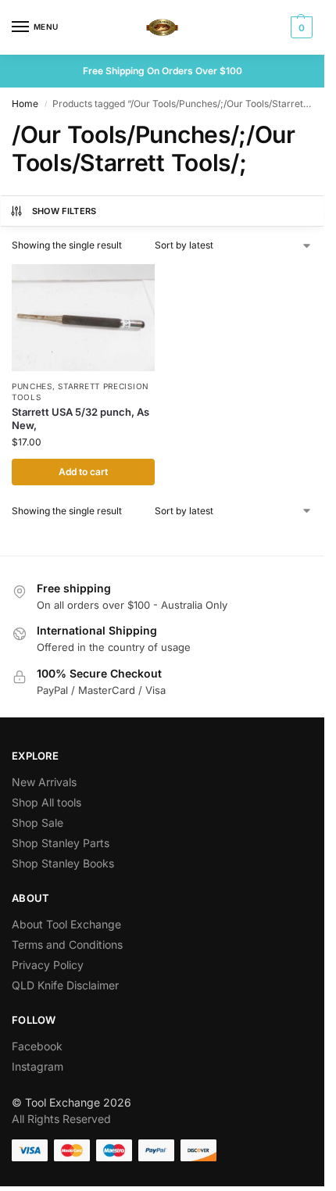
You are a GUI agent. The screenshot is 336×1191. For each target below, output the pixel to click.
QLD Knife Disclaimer (65, 985)
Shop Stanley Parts (60, 842)
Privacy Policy (48, 964)
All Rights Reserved (61, 1118)
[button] (300, 27)
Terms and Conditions (67, 944)
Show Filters (64, 211)
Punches (32, 386)
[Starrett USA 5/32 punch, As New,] (83, 317)
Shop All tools (46, 802)
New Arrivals (44, 782)
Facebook (37, 1046)
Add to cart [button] (83, 471)
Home (25, 103)
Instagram (37, 1066)
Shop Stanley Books (63, 863)
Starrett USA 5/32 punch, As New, (80, 418)
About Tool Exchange (66, 924)
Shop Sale (37, 822)
